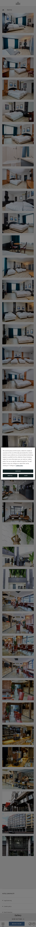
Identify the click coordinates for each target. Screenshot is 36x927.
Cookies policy (19, 466)
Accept (26, 475)
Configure (18, 471)
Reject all (10, 475)
